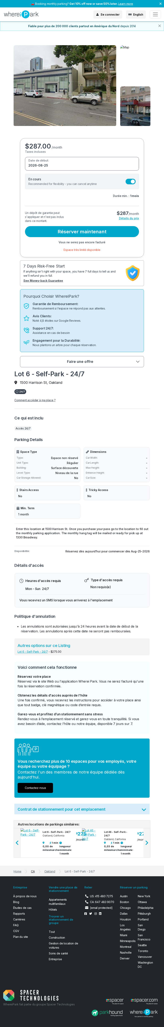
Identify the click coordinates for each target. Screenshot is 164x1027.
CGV (16, 931)
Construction (57, 937)
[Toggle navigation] (155, 14)
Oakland (49, 871)
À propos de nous (25, 896)
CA (33, 871)
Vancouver (144, 956)
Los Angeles (125, 927)
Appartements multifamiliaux (58, 901)
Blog (16, 902)
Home (17, 871)
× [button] (160, 3)
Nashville (126, 952)
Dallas (124, 913)
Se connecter (110, 14)
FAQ (16, 925)
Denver (125, 958)
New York (144, 896)
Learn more (125, 3)
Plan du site (20, 936)
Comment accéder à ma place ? (34, 400)
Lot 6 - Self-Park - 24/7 (33, 651)
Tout (52, 931)
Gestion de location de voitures (63, 945)
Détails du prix (129, 218)
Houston (125, 919)
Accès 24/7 (23, 428)
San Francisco (144, 937)
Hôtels (53, 909)
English (138, 14)
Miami (123, 935)
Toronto (143, 951)
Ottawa (142, 902)
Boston (124, 902)
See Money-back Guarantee (43, 280)
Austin (124, 896)
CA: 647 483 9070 (102, 902)
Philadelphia (144, 907)
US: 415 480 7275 (101, 896)
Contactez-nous (35, 787)
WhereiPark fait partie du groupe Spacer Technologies (39, 1004)
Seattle (142, 945)
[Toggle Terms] (143, 810)
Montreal (125, 946)
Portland (143, 919)
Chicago (125, 907)
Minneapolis (126, 941)
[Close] (159, 26)
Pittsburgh (144, 913)
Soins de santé (58, 953)
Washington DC (144, 964)
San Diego (142, 927)
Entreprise (55, 959)
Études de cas (22, 907)
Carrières (19, 919)
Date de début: (38, 160)
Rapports (19, 913)
